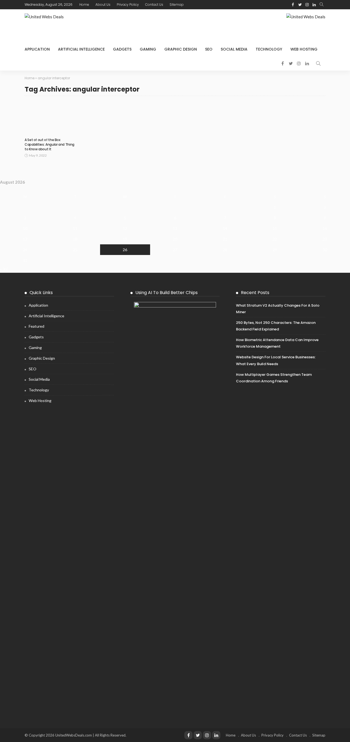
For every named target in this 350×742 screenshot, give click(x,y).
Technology (269, 49)
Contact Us (154, 4)
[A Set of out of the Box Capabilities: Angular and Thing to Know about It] (51, 118)
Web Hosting (303, 49)
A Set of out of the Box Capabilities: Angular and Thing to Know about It (49, 144)
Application (37, 49)
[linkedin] (314, 4)
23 (325, 239)
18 (75, 239)
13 (175, 228)
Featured (36, 326)
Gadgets (122, 49)
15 (275, 228)
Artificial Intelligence (81, 49)
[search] (321, 4)
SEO (208, 49)
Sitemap (177, 4)
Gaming (148, 49)
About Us (102, 4)
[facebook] (292, 4)
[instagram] (307, 4)
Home (84, 4)
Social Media (234, 49)
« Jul (4, 268)
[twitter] (300, 4)
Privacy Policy (128, 4)
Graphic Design (180, 49)
